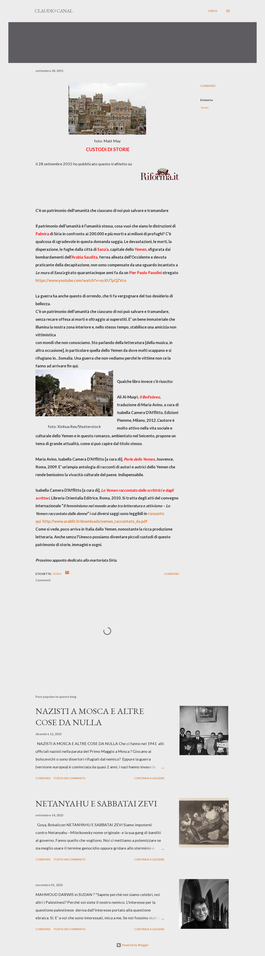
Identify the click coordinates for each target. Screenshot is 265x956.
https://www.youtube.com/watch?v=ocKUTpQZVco (81, 280)
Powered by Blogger (135, 945)
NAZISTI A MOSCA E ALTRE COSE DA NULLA (90, 716)
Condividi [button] (207, 85)
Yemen (204, 107)
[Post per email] (67, 573)
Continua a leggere (149, 778)
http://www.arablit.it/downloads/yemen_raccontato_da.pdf (94, 521)
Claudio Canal (54, 11)
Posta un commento (70, 778)
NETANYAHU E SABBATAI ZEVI (96, 803)
